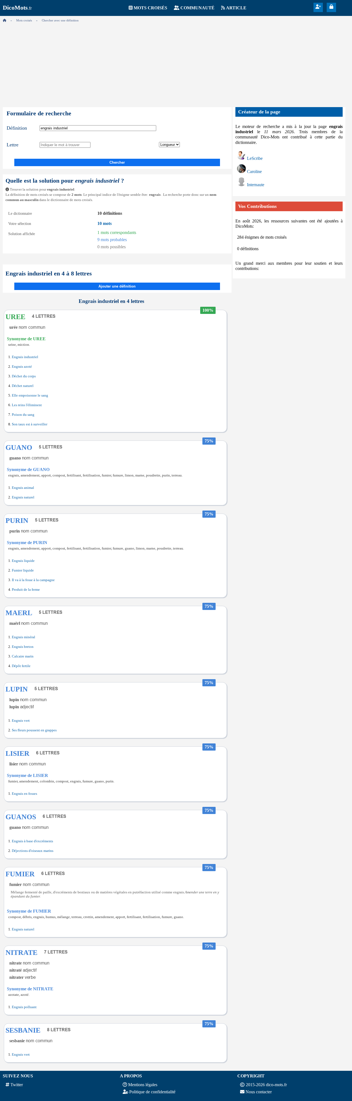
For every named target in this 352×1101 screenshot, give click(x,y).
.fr (17, 8)
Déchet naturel (23, 386)
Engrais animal (23, 488)
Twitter (16, 1084)
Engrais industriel (25, 357)
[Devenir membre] (318, 6)
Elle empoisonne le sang (30, 395)
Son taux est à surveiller (29, 424)
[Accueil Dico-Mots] (4, 20)
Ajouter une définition (117, 286)
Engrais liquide (23, 561)
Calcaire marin (23, 656)
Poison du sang (23, 415)
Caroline (254, 171)
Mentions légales (142, 1084)
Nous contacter (259, 1091)
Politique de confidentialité (152, 1091)
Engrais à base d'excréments (32, 841)
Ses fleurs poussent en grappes (34, 730)
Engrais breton (23, 647)
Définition (17, 128)
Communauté (197, 7)
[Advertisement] (176, 63)
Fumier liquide (23, 570)
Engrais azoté (22, 367)
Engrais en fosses (24, 794)
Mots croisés (150, 7)
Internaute (255, 184)
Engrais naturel (23, 497)
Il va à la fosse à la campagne (33, 580)
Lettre (12, 144)
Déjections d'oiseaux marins (32, 851)
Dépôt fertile (21, 666)
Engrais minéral (23, 637)
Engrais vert (21, 721)
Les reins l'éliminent (27, 405)
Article (236, 7)
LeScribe (255, 158)
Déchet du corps (24, 376)
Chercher (117, 162)
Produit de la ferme (26, 590)
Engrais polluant (24, 1007)
